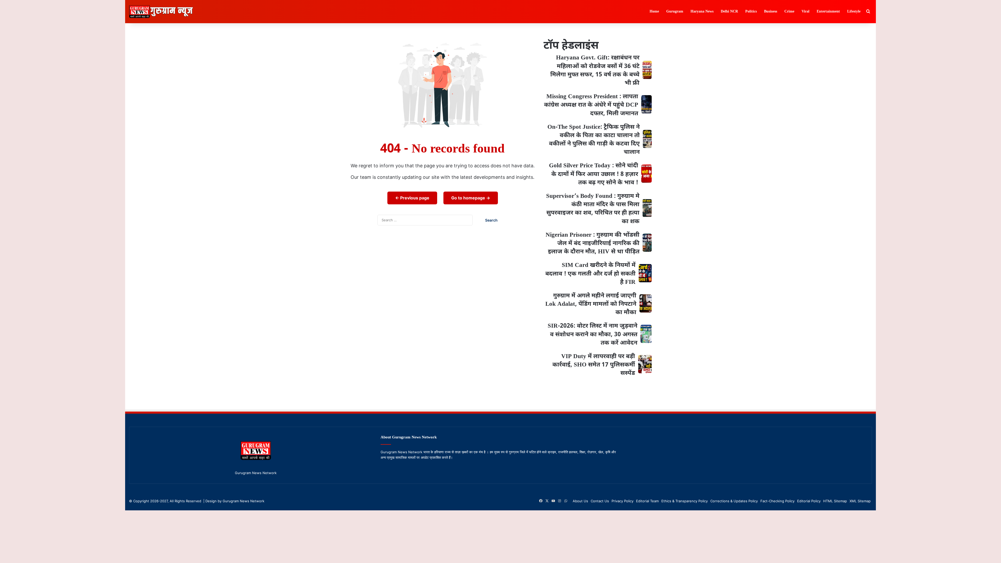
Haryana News (702, 11)
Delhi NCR (729, 11)
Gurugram (674, 11)
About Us (580, 501)
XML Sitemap (860, 501)
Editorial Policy (809, 501)
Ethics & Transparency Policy (684, 501)
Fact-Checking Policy (777, 501)
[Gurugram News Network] (161, 11)
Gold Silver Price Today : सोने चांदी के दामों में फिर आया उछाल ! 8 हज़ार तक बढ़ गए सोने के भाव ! (593, 174)
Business (770, 11)
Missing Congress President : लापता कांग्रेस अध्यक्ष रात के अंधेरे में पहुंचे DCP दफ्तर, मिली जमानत (591, 105)
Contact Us (600, 501)
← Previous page (412, 197)
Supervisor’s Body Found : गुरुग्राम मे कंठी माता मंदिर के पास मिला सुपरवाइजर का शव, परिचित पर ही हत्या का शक (592, 208)
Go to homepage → (470, 197)
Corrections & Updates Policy (734, 501)
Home (654, 11)
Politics (751, 11)
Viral (805, 11)
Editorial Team (647, 501)
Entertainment (828, 11)
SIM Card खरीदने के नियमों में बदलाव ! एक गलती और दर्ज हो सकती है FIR (590, 273)
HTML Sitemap (835, 501)
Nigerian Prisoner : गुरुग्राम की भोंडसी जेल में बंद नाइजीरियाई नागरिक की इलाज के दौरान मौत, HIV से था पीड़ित (592, 243)
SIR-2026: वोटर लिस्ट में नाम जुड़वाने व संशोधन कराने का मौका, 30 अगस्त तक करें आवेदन (592, 334)
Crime (789, 11)
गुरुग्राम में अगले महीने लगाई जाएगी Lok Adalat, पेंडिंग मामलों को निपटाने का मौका (590, 304)
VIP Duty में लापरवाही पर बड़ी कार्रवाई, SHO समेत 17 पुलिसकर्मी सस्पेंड (593, 365)
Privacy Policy (622, 501)
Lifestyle (853, 11)
